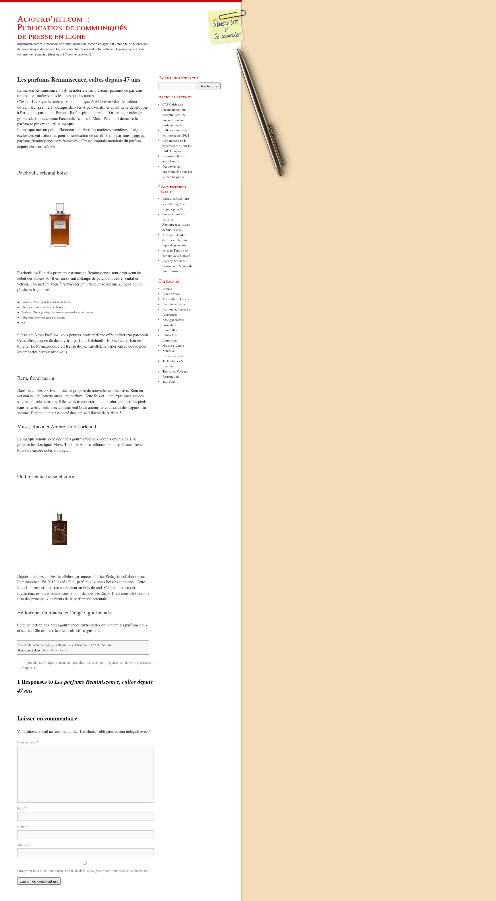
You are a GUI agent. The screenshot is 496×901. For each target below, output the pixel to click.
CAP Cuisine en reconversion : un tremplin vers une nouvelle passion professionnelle (174, 114)
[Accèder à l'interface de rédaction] (228, 44)
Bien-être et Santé (55, 650)
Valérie (167, 198)
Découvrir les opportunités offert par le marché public (177, 171)
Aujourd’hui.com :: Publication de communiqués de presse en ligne (72, 26)
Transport (168, 381)
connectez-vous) (79, 54)
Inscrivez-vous (126, 49)
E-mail (23, 826)
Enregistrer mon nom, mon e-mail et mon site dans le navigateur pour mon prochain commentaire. (83, 870)
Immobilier (169, 330)
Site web (23, 845)
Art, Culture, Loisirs (175, 299)
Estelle (49, 645)
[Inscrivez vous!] (227, 30)
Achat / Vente (171, 294)
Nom (22, 808)
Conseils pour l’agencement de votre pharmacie (121, 662)
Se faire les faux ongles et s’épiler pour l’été (175, 203)
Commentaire (27, 742)
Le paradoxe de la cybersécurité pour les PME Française (176, 145)
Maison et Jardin (173, 345)
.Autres (167, 288)
